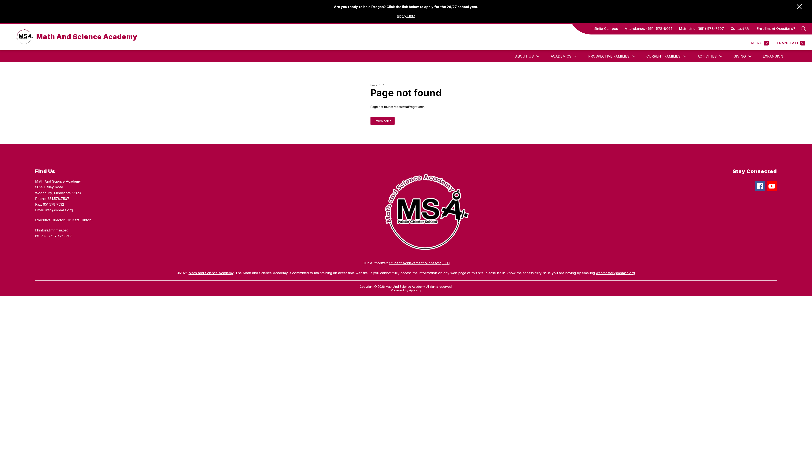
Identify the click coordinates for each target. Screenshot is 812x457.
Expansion (773, 56)
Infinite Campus (604, 28)
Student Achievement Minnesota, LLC (419, 263)
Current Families (663, 56)
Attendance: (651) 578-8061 (648, 28)
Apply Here (406, 16)
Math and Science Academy (211, 273)
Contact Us (740, 28)
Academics (561, 56)
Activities (707, 56)
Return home (382, 121)
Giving (740, 56)
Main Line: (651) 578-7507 (701, 28)
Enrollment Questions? (776, 28)
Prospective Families (609, 56)
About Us (524, 56)
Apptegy (415, 290)
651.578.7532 (53, 204)
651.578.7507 (58, 199)
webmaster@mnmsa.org (615, 273)
